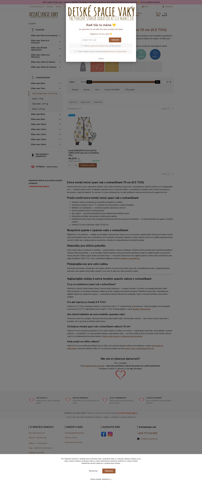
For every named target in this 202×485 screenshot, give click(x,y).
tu (110, 479)
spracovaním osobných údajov (100, 46)
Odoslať (115, 40)
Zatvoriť (101, 58)
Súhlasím (109, 471)
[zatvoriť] (132, 7)
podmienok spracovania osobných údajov (115, 51)
